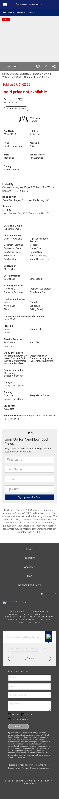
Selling (29, 715)
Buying (16, 715)
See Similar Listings (16, 109)
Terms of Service (38, 768)
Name (13, 678)
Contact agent (11, 66)
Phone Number (18, 695)
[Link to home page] (29, 4)
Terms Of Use (17, 611)
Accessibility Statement (25, 614)
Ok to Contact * (21, 720)
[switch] (38, 66)
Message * (16, 704)
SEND (18, 726)
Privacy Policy (39, 611)
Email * (14, 686)
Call (31, 658)
